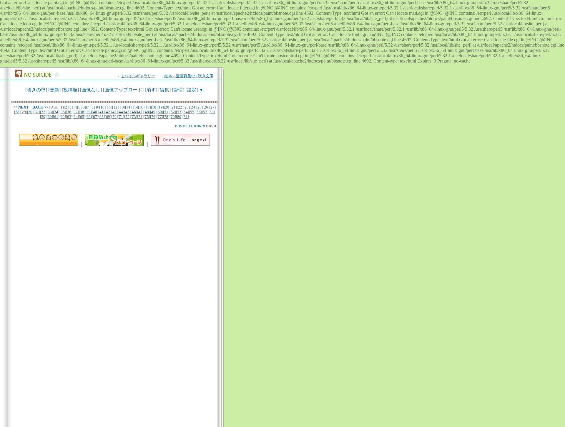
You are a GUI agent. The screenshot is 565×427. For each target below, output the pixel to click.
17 (148, 107)
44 (121, 112)
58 (212, 112)
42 (108, 112)
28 (17, 112)
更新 (54, 89)
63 (69, 116)
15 (135, 107)
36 (69, 112)
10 (102, 107)
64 (76, 116)
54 (186, 112)
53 (179, 112)
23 (187, 107)
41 (101, 112)
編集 (164, 89)
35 (63, 112)
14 (128, 107)
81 (186, 116)
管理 (178, 89)
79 (173, 116)
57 (205, 112)
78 (166, 116)
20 (167, 107)
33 (50, 112)
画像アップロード (123, 89)
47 (140, 112)
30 (30, 112)
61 (56, 116)
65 (82, 116)
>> (40, 107)
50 (160, 112)
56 (199, 112)
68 (101, 116)
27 (212, 107)
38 (82, 112)
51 (166, 112)
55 (192, 112)
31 (37, 112)
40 (95, 112)
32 (43, 112)
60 (50, 116)
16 (141, 107)
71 (121, 116)
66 (89, 116)
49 (153, 112)
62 (63, 116)
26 (206, 107)
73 (134, 116)
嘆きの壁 (36, 89)
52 (173, 112)
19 (161, 107)
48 (147, 112)
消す (151, 89)
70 (114, 116)
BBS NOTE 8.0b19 (190, 126)
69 (108, 116)
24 (193, 107)
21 (174, 107)
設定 (191, 89)
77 (160, 116)
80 (179, 116)
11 (109, 107)
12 (115, 107)
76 (153, 116)
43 (114, 112)
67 (95, 116)
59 (43, 116)
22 (180, 107)
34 (56, 112)
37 (76, 112)
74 (140, 116)
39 (89, 112)
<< (21, 107)
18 (154, 107)
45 (127, 112)
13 (122, 107)
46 (134, 112)
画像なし (91, 89)
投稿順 (70, 89)
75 (147, 116)
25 (199, 107)
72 (127, 116)
